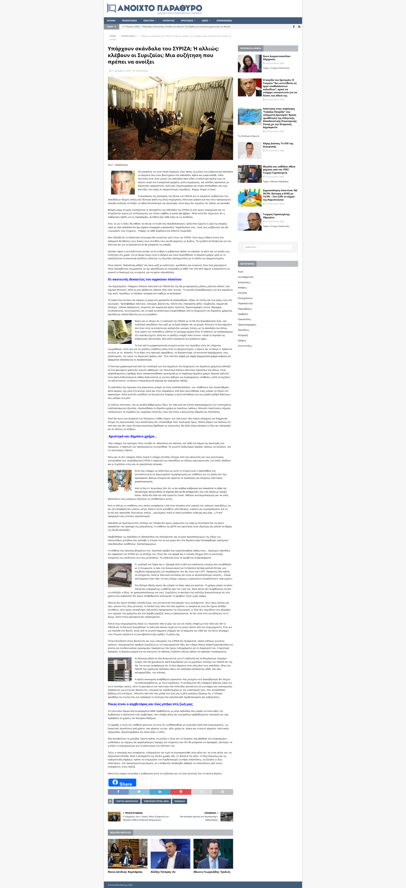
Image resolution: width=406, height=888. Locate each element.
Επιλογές (242, 292)
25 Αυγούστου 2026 (274, 131)
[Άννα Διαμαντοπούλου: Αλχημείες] (250, 64)
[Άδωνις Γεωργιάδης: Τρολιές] (213, 854)
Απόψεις (242, 287)
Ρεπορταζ (168, 20)
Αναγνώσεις (244, 282)
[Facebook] (294, 26)
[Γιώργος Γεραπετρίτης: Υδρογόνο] (250, 222)
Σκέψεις (242, 340)
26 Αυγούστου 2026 (274, 63)
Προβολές (243, 314)
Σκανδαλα (179, 801)
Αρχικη (111, 20)
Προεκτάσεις (142, 70)
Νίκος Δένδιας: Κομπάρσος (125, 872)
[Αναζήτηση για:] (268, 247)
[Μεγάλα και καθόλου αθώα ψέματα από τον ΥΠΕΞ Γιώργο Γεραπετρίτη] (250, 174)
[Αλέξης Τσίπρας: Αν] (170, 854)
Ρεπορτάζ (243, 335)
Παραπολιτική (245, 303)
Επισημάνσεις (245, 298)
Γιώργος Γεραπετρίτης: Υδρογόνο (276, 216)
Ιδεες (205, 20)
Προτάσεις (243, 329)
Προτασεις (187, 20)
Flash (240, 271)
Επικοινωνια (224, 20)
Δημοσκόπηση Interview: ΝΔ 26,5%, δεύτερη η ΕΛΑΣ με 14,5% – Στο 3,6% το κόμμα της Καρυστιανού (280, 195)
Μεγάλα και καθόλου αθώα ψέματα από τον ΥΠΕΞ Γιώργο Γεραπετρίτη (279, 169)
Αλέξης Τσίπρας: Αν (163, 872)
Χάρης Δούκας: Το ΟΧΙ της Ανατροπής (278, 145)
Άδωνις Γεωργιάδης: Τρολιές (211, 872)
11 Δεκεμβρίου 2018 (121, 70)
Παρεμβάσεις (245, 308)
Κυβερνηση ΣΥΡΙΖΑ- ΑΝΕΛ (156, 801)
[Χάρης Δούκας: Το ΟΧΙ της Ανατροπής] (250, 150)
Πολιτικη (148, 20)
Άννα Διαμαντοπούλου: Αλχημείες (277, 58)
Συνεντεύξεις (245, 345)
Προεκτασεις (129, 20)
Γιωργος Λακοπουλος (127, 801)
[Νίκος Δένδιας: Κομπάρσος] (127, 854)
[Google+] (299, 26)
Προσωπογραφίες (247, 324)
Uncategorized (245, 276)
